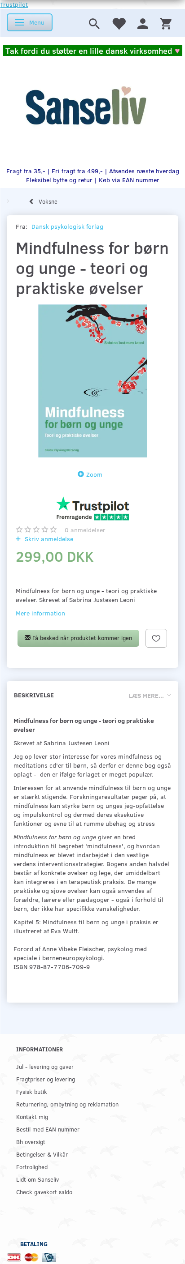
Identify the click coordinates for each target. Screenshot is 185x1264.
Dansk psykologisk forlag (67, 226)
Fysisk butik (31, 1091)
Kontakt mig (32, 1116)
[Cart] (165, 23)
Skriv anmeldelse (48, 538)
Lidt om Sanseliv (37, 1179)
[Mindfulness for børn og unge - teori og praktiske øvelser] (92, 380)
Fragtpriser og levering (45, 1079)
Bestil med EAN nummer (47, 1129)
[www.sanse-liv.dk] (86, 105)
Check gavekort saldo (44, 1192)
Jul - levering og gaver (45, 1066)
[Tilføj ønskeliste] (156, 638)
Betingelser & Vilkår (42, 1154)
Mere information (40, 613)
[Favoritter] (118, 23)
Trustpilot (14, 4)
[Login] (143, 23)
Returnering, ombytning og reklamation (67, 1104)
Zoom (94, 474)
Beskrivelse (34, 695)
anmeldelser (85, 529)
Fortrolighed (32, 1166)
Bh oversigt (30, 1141)
